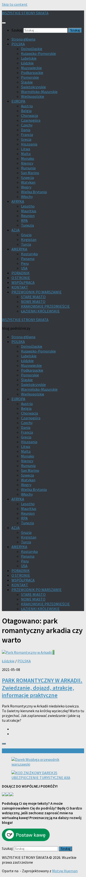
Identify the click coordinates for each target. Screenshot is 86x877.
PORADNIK (20, 272)
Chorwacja (29, 115)
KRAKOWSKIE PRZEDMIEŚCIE (45, 306)
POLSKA (18, 44)
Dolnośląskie (31, 48)
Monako (27, 158)
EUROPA (18, 101)
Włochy (27, 196)
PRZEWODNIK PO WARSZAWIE (36, 292)
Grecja (26, 139)
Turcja (26, 244)
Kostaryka (29, 253)
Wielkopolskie (32, 96)
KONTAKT (19, 287)
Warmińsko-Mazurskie (39, 91)
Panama (27, 258)
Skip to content (14, 4)
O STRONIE (20, 277)
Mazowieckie (31, 67)
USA (24, 268)
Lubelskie (29, 58)
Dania (25, 129)
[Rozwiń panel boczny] (4, 743)
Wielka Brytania (34, 191)
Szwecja (27, 177)
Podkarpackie (32, 72)
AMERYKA (19, 249)
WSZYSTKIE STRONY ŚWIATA (25, 12)
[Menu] (4, 23)
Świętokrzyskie (33, 86)
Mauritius (28, 210)
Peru (25, 263)
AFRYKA (17, 201)
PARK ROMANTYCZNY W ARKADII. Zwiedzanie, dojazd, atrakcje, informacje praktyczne (42, 688)
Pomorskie (30, 77)
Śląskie (27, 82)
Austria (27, 106)
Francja (27, 134)
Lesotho (28, 206)
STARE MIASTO (33, 296)
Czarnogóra (30, 120)
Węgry (26, 187)
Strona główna (23, 39)
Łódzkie (27, 63)
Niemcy (27, 163)
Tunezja (27, 225)
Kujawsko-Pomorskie (38, 53)
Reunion (28, 215)
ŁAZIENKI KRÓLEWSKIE (40, 311)
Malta (26, 153)
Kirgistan (28, 239)
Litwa (25, 148)
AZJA (15, 230)
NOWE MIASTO (33, 301)
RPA (24, 220)
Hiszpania (29, 144)
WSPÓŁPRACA (23, 282)
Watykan (28, 182)
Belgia (26, 110)
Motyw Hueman (65, 870)
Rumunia (28, 168)
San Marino (30, 172)
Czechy (26, 125)
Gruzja (26, 234)
